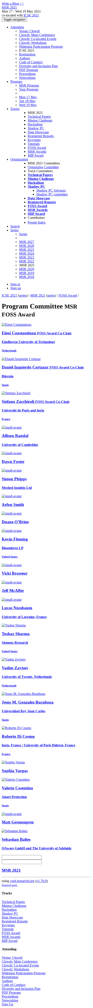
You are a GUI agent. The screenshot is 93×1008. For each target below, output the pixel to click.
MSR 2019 (26, 273)
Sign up (15, 288)
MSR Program (29, 85)
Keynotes (34, 140)
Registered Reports (41, 136)
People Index (37, 222)
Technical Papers (39, 116)
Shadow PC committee (52, 194)
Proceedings (27, 74)
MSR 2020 (26, 269)
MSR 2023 (26, 257)
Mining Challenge (40, 120)
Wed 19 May (28, 105)
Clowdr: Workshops (32, 43)
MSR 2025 (26, 249)
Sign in (15, 284)
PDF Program (28, 70)
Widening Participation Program (41, 46)
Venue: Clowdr (29, 31)
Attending (17, 27)
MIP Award (35, 155)
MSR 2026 (26, 246)
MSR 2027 (26, 242)
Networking (27, 77)
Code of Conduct (31, 62)
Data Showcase (38, 132)
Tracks (14, 109)
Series (23, 234)
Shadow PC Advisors (51, 190)
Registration (27, 54)
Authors (24, 58)
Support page (9, 885)
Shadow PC (36, 128)
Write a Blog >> (13, 3)
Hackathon (35, 124)
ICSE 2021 (31, 15)
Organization (19, 159)
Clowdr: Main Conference (37, 35)
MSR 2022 (26, 261)
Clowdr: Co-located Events (37, 39)
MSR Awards (37, 151)
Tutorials (34, 144)
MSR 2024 (26, 253)
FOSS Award (37, 147)
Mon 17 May (28, 97)
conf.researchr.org (22, 881)
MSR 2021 (37, 295)
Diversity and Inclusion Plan (38, 66)
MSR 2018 (26, 277)
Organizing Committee (43, 167)
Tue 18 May (27, 101)
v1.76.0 (41, 881)
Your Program (28, 89)
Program (16, 81)
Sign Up (7, 1004)
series (23, 295)
